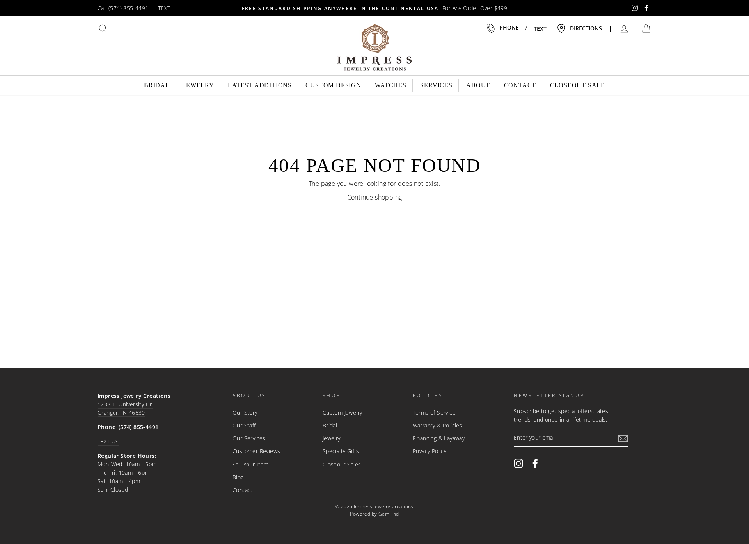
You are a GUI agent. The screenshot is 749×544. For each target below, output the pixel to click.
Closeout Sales (342, 464)
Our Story (245, 412)
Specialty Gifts (341, 451)
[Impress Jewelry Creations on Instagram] (518, 463)
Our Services (249, 438)
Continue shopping (374, 197)
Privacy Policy (430, 451)
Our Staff (244, 425)
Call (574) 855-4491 (123, 8)
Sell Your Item (251, 464)
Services (436, 85)
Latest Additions (260, 85)
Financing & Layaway (439, 438)
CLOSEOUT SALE (577, 85)
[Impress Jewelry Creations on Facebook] (535, 463)
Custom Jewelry (342, 412)
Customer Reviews (256, 451)
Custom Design (333, 85)
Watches (390, 85)
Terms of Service (434, 412)
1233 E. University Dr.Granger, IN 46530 (125, 409)
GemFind (388, 513)
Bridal (157, 85)
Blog (238, 477)
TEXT (164, 8)
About (478, 85)
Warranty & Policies (438, 425)
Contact (520, 85)
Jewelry (198, 85)
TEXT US (108, 441)
